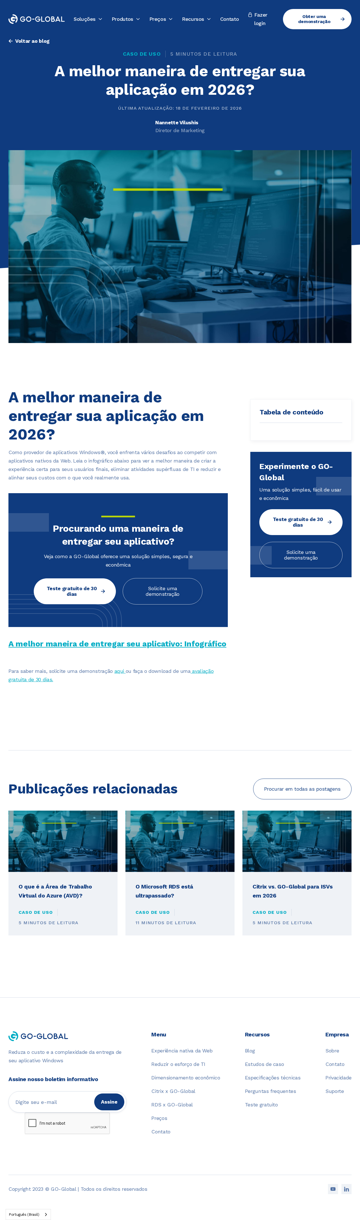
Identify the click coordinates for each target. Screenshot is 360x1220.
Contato (229, 19)
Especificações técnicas (273, 1078)
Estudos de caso (264, 1064)
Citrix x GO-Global (173, 1091)
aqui (120, 671)
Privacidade (338, 1078)
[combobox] (28, 1214)
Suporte (334, 1091)
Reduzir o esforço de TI (178, 1064)
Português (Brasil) (24, 1214)
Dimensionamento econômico (185, 1078)
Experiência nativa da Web (181, 1051)
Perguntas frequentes (270, 1091)
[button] (88, 19)
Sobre (332, 1051)
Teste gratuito (261, 1105)
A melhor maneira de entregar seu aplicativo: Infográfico (117, 643)
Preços (159, 1118)
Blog (250, 1051)
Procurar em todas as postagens (302, 789)
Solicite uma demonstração (162, 591)
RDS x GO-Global (172, 1105)
